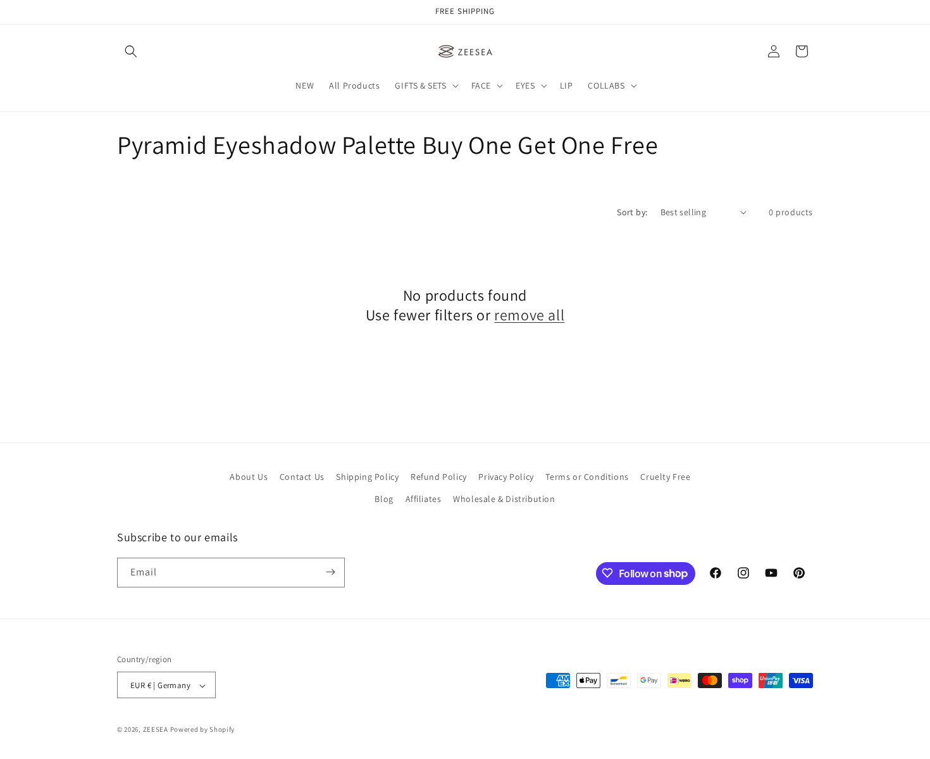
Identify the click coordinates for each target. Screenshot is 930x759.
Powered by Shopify (202, 729)
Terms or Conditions (586, 476)
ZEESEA (155, 729)
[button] (131, 51)
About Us (249, 476)
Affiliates (424, 499)
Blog (384, 499)
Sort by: (632, 212)
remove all (529, 315)
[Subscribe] (330, 572)
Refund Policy (439, 476)
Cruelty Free (665, 476)
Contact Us (302, 476)
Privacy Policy (505, 476)
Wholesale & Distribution (504, 499)
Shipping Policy (367, 476)
